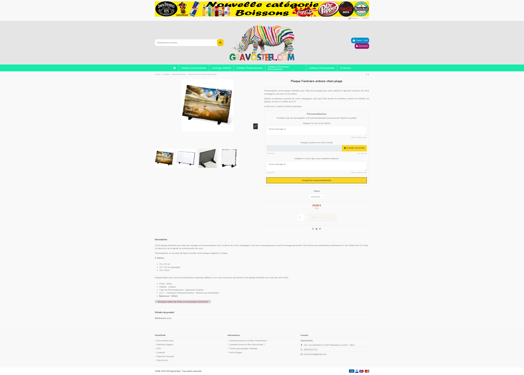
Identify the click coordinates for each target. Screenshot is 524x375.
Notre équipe (235, 352)
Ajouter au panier (325, 217)
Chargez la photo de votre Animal (316, 142)
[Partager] (313, 229)
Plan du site (162, 360)
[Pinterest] (320, 229)
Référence (160, 318)
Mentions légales (165, 344)
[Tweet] (316, 229)
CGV (159, 348)
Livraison (161, 352)
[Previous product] (367, 74)
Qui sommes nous (165, 340)
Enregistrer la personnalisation (316, 180)
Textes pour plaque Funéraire (243, 348)
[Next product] (368, 74)
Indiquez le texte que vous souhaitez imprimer (317, 158)
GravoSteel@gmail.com (315, 354)
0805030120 (310, 349)
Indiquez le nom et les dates (316, 123)
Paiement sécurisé (165, 356)
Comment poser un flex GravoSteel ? (247, 344)
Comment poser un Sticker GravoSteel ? (248, 340)
